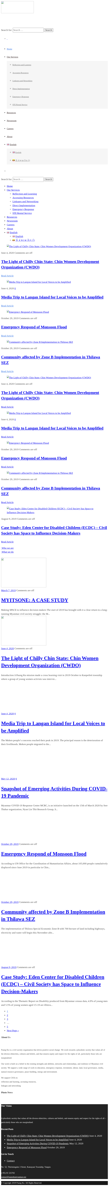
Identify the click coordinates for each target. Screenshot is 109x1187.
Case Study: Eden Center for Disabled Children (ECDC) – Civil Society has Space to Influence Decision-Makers (52, 984)
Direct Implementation (23, 205)
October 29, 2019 (10, 844)
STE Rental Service (22, 213)
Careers (10, 224)
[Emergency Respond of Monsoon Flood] (28, 312)
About (10, 228)
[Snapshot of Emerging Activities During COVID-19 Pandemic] (23, 775)
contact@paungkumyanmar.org (13, 1177)
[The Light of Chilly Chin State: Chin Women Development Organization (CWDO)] (49, 246)
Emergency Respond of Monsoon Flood (34, 327)
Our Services (13, 190)
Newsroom (12, 221)
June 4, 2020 (7, 648)
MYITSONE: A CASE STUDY (34, 600)
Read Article (7, 275)
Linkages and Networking (25, 201)
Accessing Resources (23, 197)
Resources (12, 217)
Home (10, 186)
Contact (11, 1160)
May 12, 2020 (8, 778)
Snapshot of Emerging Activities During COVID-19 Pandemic (38, 1143)
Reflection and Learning (24, 193)
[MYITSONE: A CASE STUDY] (23, 586)
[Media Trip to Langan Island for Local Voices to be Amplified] (39, 282)
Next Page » (13, 1030)
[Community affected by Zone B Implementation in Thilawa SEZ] (40, 342)
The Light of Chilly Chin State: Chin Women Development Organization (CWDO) (48, 1136)
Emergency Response (23, 209)
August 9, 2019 (8, 967)
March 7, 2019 (8, 590)
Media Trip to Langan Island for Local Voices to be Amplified (52, 297)
